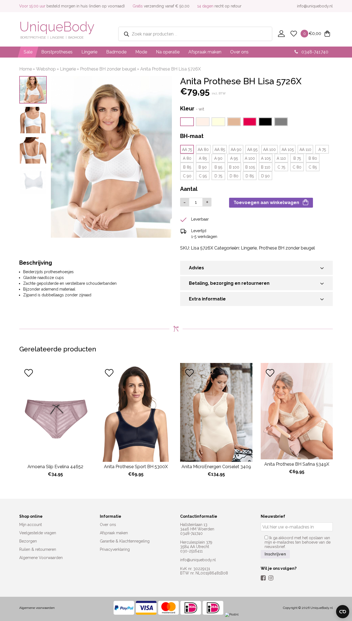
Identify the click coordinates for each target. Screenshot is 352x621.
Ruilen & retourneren (37, 549)
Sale (28, 52)
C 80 (297, 167)
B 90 (203, 167)
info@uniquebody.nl (315, 6)
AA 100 (269, 149)
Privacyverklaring (115, 549)
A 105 (266, 158)
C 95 (203, 176)
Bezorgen (28, 541)
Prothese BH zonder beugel (108, 69)
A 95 (234, 158)
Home (25, 69)
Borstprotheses (57, 52)
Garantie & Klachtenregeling (125, 541)
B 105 (250, 167)
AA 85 (220, 149)
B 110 (265, 167)
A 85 (203, 158)
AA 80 (203, 149)
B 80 (313, 158)
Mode (141, 52)
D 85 (250, 176)
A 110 (281, 158)
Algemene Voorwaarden (41, 557)
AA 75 (187, 149)
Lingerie (89, 52)
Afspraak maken (204, 52)
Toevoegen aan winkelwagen (266, 202)
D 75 (218, 176)
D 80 (234, 176)
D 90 (265, 176)
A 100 (250, 158)
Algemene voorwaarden (37, 608)
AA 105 (288, 149)
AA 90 (236, 149)
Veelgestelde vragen (37, 533)
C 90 (187, 176)
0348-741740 (314, 52)
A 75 (322, 149)
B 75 (297, 158)
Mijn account (30, 524)
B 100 (234, 167)
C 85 (313, 167)
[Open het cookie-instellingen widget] (342, 611)
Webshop (46, 69)
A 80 (187, 158)
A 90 (218, 158)
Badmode (116, 52)
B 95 (218, 167)
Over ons (239, 52)
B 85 (187, 167)
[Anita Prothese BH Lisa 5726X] (203, 121)
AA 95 (252, 149)
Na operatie (168, 52)
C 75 (281, 167)
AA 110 (305, 149)
